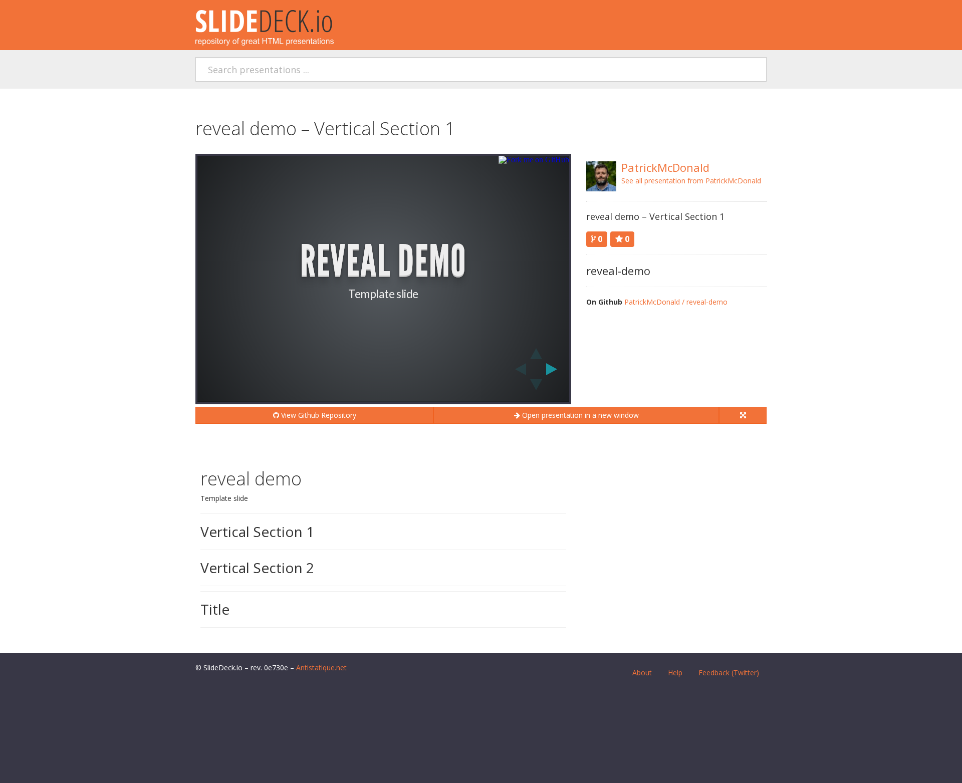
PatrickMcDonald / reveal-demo (676, 302)
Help (675, 672)
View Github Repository (317, 415)
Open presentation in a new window (579, 415)
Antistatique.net (321, 667)
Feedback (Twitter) (728, 672)
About (642, 672)
